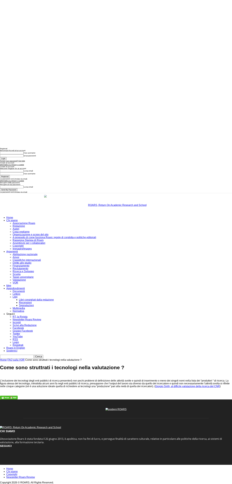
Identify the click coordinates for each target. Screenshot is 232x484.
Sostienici (11, 350)
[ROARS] (116, 203)
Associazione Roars (24, 223)
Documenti (19, 291)
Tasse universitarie (23, 277)
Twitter (16, 333)
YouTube (18, 336)
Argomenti (12, 251)
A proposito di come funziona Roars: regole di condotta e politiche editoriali (54, 237)
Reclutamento (20, 268)
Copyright (18, 246)
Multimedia (19, 308)
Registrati (18, 345)
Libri (15, 297)
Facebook (18, 328)
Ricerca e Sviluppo (23, 271)
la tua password (30, 156)
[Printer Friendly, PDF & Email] (9, 397)
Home (9, 217)
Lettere (16, 294)
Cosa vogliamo (21, 231)
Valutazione (19, 280)
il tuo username (29, 153)
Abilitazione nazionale (25, 254)
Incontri (17, 322)
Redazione (19, 226)
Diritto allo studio (22, 263)
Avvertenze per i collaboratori (29, 243)
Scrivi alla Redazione (25, 325)
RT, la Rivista (20, 316)
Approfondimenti (15, 288)
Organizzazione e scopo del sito (30, 234)
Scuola (17, 274)
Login (16, 342)
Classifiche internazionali (27, 260)
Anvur (16, 257)
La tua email (28, 171)
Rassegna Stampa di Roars (28, 240)
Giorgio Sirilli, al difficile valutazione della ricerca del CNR (187, 386)
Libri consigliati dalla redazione (36, 299)
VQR (15, 282)
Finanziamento (21, 265)
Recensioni (25, 302)
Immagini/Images (22, 248)
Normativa (18, 311)
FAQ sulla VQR (16, 360)
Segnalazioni (26, 305)
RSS (15, 339)
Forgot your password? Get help (12, 161)
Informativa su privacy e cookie (12, 165)
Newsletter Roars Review (27, 319)
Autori (16, 229)
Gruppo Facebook (23, 331)
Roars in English (15, 348)
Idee (8, 285)
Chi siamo (12, 220)
